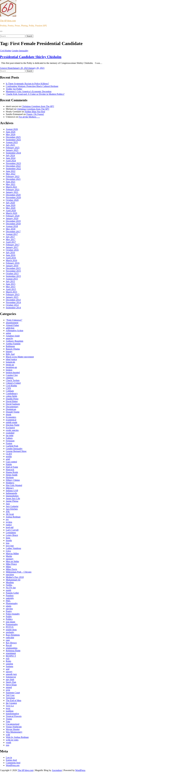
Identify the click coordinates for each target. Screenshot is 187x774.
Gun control (11, 461)
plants (8, 606)
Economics (11, 417)
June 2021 (10, 181)
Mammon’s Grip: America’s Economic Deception (28, 91)
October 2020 (12, 200)
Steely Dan (11, 682)
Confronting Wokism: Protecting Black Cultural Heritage (32, 86)
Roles (8, 661)
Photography (12, 603)
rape (8, 640)
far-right (9, 435)
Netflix (9, 585)
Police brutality (13, 614)
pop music (10, 622)
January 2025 (12, 150)
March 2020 (11, 213)
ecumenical (11, 419)
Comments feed (13, 762)
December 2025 (13, 137)
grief (8, 459)
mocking (10, 574)
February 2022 (12, 176)
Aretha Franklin (13, 343)
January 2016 (12, 265)
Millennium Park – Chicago (18, 572)
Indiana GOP (12, 490)
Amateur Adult (13, 336)
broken (9, 370)
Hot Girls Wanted (14, 485)
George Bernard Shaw (16, 451)
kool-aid (9, 527)
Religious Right (13, 650)
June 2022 (10, 171)
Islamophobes (12, 496)
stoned (9, 687)
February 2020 (12, 216)
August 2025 (12, 142)
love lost (10, 545)
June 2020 (10, 205)
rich (7, 658)
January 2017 (12, 247)
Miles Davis (11, 569)
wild (8, 734)
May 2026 (10, 134)
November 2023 (13, 163)
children (9, 378)
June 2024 (10, 158)
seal (7, 669)
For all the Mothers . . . (29, 117)
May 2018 (10, 229)
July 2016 (10, 252)
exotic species (12, 430)
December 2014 (13, 300)
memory (9, 559)
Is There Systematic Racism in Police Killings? (27, 83)
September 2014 (13, 307)
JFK (8, 511)
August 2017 (12, 234)
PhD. (8, 601)
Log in (9, 757)
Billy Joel (10, 354)
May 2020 (10, 208)
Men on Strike (12, 561)
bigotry (9, 351)
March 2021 (11, 187)
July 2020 (10, 202)
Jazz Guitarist (12, 506)
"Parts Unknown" (14, 320)
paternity (10, 598)
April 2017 (11, 242)
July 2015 (10, 281)
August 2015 (12, 279)
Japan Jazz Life (13, 498)
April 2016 (11, 258)
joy (7, 519)
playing (9, 608)
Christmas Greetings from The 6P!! (38, 106)
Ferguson (10, 440)
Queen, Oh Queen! (35, 114)
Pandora (9, 595)
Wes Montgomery (14, 732)
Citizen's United (13, 383)
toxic (8, 708)
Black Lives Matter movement (20, 357)
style (8, 690)
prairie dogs (11, 629)
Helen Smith (11, 475)
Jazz (8, 503)
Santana (9, 666)
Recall (9, 645)
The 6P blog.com (8, 20)
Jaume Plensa (12, 501)
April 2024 (11, 160)
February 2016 (12, 263)
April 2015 (11, 289)
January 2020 (12, 218)
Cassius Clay (12, 375)
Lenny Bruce (12, 535)
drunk (8, 414)
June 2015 (10, 284)
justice (9, 524)
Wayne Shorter (13, 729)
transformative (12, 713)
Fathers (9, 438)
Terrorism (10, 698)
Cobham (10, 391)
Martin (9, 556)
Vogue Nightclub (14, 726)
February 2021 (12, 189)
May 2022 (10, 174)
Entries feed (11, 760)
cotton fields (11, 396)
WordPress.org (12, 765)
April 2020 (11, 210)
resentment (11, 653)
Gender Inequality (20, 50)
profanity (10, 632)
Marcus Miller (12, 553)
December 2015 (13, 268)
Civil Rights (5, 50)
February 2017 (12, 244)
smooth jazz (11, 674)
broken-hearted (13, 372)
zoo (7, 745)
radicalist (10, 637)
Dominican (11, 409)
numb (8, 590)
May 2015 (10, 286)
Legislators (11, 532)
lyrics (8, 551)
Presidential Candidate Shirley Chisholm (30, 57)
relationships (11, 648)
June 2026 (10, 132)
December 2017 (13, 231)
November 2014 (13, 302)
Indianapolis (11, 493)
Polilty (9, 616)
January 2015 (12, 297)
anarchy (9, 338)
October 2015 (12, 273)
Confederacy (12, 393)
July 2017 (10, 237)
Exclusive (10, 427)
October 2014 (12, 305)
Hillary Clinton (13, 480)
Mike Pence (11, 564)
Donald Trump (12, 412)
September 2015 (13, 276)
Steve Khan (11, 684)
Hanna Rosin (12, 472)
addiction (10, 328)
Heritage (10, 477)
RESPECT (11, 656)
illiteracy (10, 488)
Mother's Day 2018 (15, 577)
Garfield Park (12, 446)
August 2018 (12, 226)
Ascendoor (57, 770)
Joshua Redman (13, 517)
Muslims (10, 582)
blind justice (11, 359)
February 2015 (12, 294)
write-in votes (12, 740)
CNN (8, 388)
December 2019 (13, 221)
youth (8, 742)
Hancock (10, 469)
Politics (9, 619)
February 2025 (12, 147)
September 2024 (13, 153)
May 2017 (10, 239)
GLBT (9, 454)
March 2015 (11, 292)
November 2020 (13, 197)
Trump (9, 719)
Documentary (12, 406)
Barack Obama (13, 349)
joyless (9, 522)
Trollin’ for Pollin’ (14, 89)
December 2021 (13, 179)
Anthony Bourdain (14, 341)
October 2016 (12, 250)
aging (8, 333)
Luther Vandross (13, 548)
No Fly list (11, 587)
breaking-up (11, 367)
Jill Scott (10, 514)
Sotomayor (11, 677)
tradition (9, 711)
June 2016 (10, 255)
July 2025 (10, 145)
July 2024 (10, 155)
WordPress (80, 770)
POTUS (9, 627)
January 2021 (12, 192)
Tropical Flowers (13, 716)
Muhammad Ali (13, 580)
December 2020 (13, 195)
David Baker (12, 401)
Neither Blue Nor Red (35, 111)
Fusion (9, 443)
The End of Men (13, 700)
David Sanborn (13, 404)
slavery (9, 671)
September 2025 (13, 139)
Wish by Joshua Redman (17, 737)
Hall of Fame (12, 467)
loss (7, 543)
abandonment (12, 322)
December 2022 (13, 166)
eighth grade (11, 422)
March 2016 (11, 260)
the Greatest (11, 703)
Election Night (12, 425)
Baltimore (10, 346)
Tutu (8, 721)
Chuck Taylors (12, 380)
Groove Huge (6, 68)
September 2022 (13, 168)
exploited (10, 433)
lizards (9, 540)
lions (8, 538)
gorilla (9, 456)
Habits (9, 464)
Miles (8, 566)
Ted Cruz (10, 695)
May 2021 (10, 184)
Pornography (12, 624)
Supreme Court (13, 692)
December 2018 (13, 223)
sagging (9, 663)
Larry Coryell (12, 530)
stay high (10, 679)
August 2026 (12, 129)
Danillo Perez (12, 398)
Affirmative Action (14, 330)
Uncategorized (12, 724)
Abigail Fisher (12, 325)
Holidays (10, 482)
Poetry (9, 611)
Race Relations (13, 635)
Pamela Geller (12, 593)
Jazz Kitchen (12, 509)
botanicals (10, 362)
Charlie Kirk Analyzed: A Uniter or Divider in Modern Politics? (35, 94)
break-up (10, 364)
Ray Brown (11, 643)
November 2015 (13, 271)
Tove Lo (10, 705)
